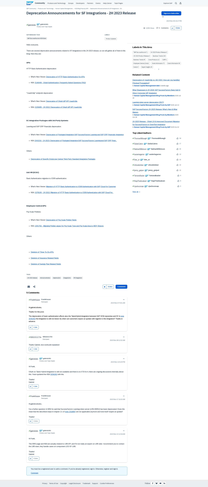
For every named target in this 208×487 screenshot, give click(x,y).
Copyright (63, 483)
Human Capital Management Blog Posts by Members (154, 96)
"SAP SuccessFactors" (139, 52)
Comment (34, 473)
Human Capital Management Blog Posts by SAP (152, 105)
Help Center (107, 3)
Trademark (86, 483)
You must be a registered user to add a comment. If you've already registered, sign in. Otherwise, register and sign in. (74, 469)
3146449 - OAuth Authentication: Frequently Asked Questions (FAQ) (60, 83)
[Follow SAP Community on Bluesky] (156, 483)
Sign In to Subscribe (171, 13)
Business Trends (158, 56)
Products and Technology (57, 3)
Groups (70, 3)
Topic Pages (118, 3)
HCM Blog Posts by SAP (81, 8)
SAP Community (31, 8)
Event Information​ (173, 63)
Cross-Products (153, 59)
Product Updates (111, 39)
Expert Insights (146, 67)
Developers (80, 3)
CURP (164, 59)
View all (135, 192)
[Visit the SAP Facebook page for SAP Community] (153, 483)
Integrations (67, 278)
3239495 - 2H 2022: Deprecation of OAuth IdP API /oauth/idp (58, 107)
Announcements (45, 278)
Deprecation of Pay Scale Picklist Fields (61, 220)
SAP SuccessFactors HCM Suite (36, 38)
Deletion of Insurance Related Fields (45, 258)
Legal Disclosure (75, 483)
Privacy (44, 483)
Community (40, 3)
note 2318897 (70, 412)
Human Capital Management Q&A (147, 86)
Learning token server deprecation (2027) (148, 102)
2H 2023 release (32, 278)
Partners (90, 3)
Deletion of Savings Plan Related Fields (46, 264)
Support (95, 483)
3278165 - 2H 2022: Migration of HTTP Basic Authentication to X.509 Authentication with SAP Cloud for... (74, 192)
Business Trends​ (138, 59)
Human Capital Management (64, 8)
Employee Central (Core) (140, 63)
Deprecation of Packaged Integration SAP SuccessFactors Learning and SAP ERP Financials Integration (85, 135)
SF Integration (78, 278)
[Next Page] (158, 69)
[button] (172, 28)
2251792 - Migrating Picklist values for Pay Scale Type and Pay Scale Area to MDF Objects (69, 226)
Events (98, 3)
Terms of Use (53, 483)
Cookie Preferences (107, 483)
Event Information (157, 63)
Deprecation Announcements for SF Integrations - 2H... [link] (106, 8)
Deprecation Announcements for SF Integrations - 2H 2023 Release (81, 13)
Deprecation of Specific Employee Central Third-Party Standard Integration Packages (63, 159)
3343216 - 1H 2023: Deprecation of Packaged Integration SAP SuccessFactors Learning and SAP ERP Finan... (76, 141)
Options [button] (162, 17)
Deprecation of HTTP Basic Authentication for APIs (65, 77)
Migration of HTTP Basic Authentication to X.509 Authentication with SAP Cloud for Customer (81, 186)
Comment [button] (121, 287)
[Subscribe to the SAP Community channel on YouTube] (160, 483)
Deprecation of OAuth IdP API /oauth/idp (61, 101)
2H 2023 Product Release (141, 56)
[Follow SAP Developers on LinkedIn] (164, 483)
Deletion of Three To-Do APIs (42, 252)
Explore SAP (168, 3)
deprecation (56, 278)
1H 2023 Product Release (158, 52)
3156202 (53, 374)
